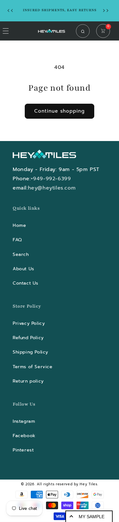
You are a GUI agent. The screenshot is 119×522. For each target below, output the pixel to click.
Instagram (24, 421)
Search (21, 254)
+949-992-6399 (51, 179)
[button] (84, 31)
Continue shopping (59, 111)
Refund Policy (28, 337)
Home (19, 225)
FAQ (17, 239)
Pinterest (23, 450)
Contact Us (25, 283)
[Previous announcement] (12, 11)
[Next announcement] (107, 11)
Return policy (28, 381)
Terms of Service (33, 366)
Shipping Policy (30, 352)
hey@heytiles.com (52, 188)
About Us (23, 268)
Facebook (24, 435)
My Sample (91, 516)
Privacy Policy (29, 323)
